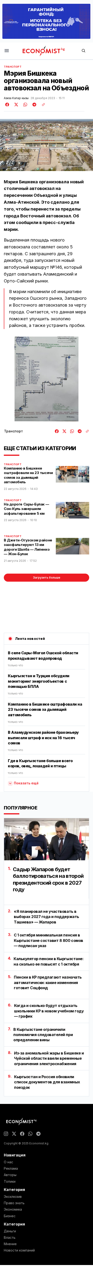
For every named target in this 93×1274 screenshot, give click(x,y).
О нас (8, 1162)
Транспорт (12, 67)
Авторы (10, 1175)
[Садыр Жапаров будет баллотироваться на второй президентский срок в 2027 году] (46, 839)
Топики (10, 1181)
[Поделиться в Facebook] (7, 104)
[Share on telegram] (33, 104)
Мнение (10, 1244)
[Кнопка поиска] (83, 51)
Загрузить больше (46, 577)
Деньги (10, 1231)
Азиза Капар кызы (16, 98)
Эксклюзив (13, 1197)
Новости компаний (19, 1250)
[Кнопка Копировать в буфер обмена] (41, 104)
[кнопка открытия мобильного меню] (7, 51)
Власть (10, 1237)
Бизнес (10, 1216)
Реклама (11, 1168)
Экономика (13, 1209)
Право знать (14, 1203)
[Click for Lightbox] (47, 379)
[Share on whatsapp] (24, 104)
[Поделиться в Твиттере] (15, 104)
